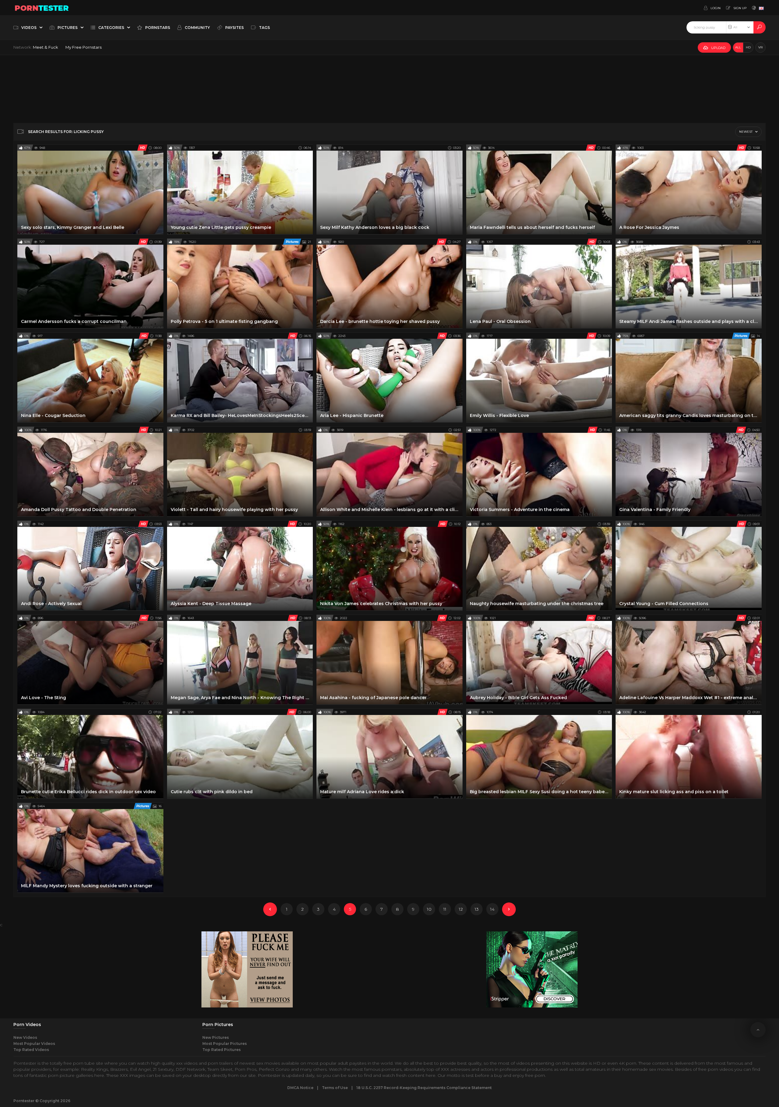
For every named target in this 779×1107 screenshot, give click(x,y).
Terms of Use (335, 1087)
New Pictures (215, 1037)
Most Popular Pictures (224, 1043)
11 (444, 909)
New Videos (25, 1037)
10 (429, 909)
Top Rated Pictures (221, 1049)
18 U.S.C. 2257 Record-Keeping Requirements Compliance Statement (424, 1087)
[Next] (509, 909)
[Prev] (270, 909)
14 (492, 909)
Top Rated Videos (31, 1049)
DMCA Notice (300, 1087)
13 (477, 909)
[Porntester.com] (42, 7)
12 (461, 909)
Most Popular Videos (34, 1043)
